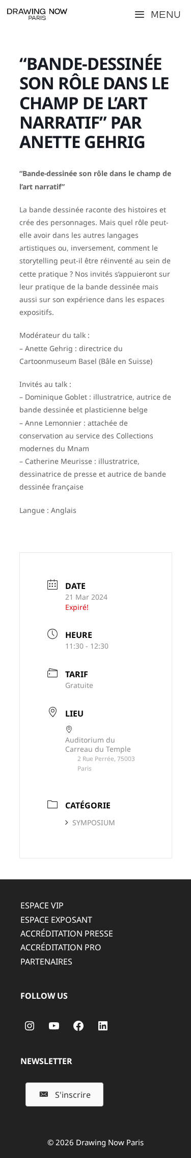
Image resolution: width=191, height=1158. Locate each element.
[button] (64, 1094)
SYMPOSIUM (93, 822)
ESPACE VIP (42, 905)
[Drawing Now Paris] (37, 14)
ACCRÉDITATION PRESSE (66, 933)
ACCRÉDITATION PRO (60, 947)
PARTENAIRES (46, 961)
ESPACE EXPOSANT (56, 919)
